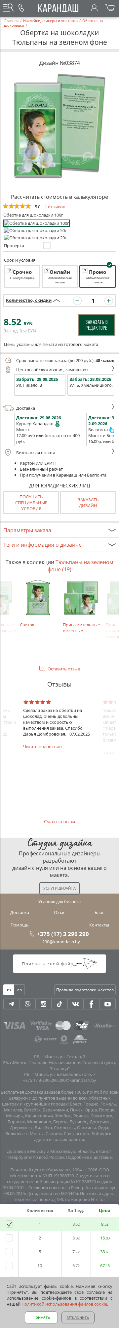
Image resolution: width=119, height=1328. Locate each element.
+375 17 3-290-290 (40, 1080)
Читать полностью (42, 746)
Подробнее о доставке (89, 1157)
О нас (59, 912)
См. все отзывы (59, 821)
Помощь (20, 925)
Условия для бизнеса (59, 901)
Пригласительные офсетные (81, 628)
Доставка (25, 408)
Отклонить (78, 1317)
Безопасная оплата (35, 453)
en (19, 990)
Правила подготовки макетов (85, 990)
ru (9, 990)
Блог (99, 912)
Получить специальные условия (31, 502)
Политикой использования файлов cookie (64, 1304)
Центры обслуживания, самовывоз (52, 370)
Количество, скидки (29, 300)
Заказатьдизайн (88, 502)
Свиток (27, 625)
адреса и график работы (59, 1139)
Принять (41, 1317)
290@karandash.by (61, 942)
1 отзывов (55, 207)
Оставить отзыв (64, 669)
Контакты (99, 925)
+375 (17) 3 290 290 (63, 934)
